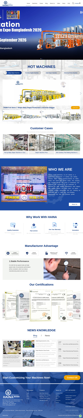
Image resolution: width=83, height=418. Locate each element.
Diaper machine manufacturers (71, 408)
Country (57, 402)
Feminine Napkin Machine (45, 394)
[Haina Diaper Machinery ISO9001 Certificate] (26, 291)
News (47, 335)
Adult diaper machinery (70, 394)
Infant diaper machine (69, 398)
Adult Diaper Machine (44, 396)
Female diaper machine (70, 401)
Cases (28, 398)
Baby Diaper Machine (44, 393)
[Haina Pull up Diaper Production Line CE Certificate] (40, 290)
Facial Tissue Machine (9, 410)
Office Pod (40, 410)
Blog (35, 335)
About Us (74, 204)
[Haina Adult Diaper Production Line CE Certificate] (56, 290)
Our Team (58, 396)
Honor (57, 398)
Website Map (5, 415)
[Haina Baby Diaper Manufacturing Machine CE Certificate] (14, 292)
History (57, 394)
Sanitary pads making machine (71, 405)
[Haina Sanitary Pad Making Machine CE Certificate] (68, 291)
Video (28, 396)
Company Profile (59, 393)
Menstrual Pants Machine (45, 398)
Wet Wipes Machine (44, 400)
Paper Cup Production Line (31, 410)
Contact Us (58, 400)
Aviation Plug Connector (20, 410)
